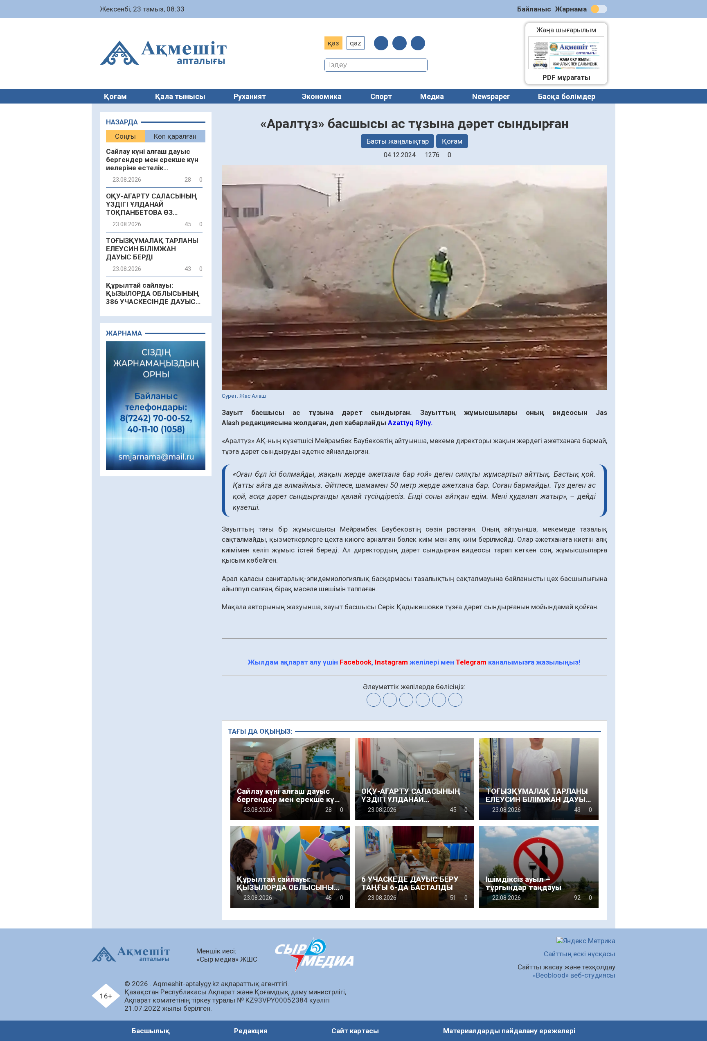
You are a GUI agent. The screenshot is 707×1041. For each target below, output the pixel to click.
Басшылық (151, 1031)
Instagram (391, 662)
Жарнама (571, 9)
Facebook (356, 662)
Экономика (322, 96)
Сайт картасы (355, 1031)
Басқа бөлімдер (566, 96)
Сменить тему (599, 9)
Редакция (251, 1031)
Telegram (471, 662)
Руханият (250, 96)
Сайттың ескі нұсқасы (579, 954)
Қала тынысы (180, 96)
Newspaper (491, 96)
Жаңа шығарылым (570, 30)
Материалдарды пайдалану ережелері (509, 1031)
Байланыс (534, 9)
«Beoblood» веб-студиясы (574, 975)
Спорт (381, 96)
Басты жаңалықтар (398, 141)
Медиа (432, 96)
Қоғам (115, 96)
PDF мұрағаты (566, 77)
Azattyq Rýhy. (410, 423)
